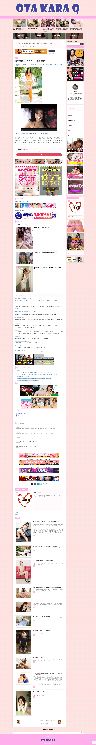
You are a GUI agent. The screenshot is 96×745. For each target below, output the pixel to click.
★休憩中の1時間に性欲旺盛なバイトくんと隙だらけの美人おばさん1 (19, 29)
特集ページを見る (39, 154)
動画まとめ (70, 128)
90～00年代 (44, 17)
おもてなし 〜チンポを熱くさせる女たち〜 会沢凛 (43, 560)
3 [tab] (45, 31)
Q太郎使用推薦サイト (72, 122)
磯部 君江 (17, 425)
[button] (39, 118)
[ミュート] (53, 130)
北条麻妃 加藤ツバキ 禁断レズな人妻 (41, 227)
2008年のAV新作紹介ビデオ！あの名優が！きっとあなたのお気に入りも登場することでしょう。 (34, 29)
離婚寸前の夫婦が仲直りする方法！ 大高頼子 (42, 602)
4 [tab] (46, 31)
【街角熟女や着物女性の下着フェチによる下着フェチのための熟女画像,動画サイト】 (34, 378)
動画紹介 (69, 130)
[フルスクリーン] (55, 130)
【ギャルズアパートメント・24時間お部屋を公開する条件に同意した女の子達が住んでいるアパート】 (37, 374)
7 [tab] (49, 31)
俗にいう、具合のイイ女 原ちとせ (39, 691)
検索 (81, 44)
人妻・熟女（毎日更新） (22, 423)
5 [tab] (47, 31)
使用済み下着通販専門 (19, 317)
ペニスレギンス (18, 345)
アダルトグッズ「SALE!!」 (20, 305)
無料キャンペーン (37, 492)
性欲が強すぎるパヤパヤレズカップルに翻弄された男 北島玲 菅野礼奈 (47, 587)
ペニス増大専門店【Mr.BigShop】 (22, 341)
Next (82, 25)
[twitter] (32, 484)
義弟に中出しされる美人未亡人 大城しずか (41, 630)
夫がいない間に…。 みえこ (38, 657)
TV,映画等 (61, 17)
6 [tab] (48, 31)
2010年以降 (52, 17)
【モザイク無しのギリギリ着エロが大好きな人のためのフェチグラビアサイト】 (33, 372)
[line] (40, 484)
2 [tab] (44, 31)
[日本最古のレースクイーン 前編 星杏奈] (38, 484)
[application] (39, 117)
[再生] (22, 130)
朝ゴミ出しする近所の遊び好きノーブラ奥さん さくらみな (26, 446)
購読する (70, 47)
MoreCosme (17, 336)
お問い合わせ (48, 736)
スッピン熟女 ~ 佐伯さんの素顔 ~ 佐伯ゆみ (41, 616)
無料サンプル (70, 133)
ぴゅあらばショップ (19, 323)
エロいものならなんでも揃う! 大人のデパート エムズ (25, 311)
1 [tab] (43, 31)
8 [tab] (51, 31)
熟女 (17, 512)
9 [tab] (52, 31)
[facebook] (35, 484)
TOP (26, 17)
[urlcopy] (46, 484)
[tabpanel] (19, 24)
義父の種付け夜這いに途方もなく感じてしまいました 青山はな (45, 546)
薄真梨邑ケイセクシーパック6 (75, 28)
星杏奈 (17, 514)
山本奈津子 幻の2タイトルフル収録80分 (62, 29)
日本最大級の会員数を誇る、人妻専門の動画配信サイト (28, 380)
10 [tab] (53, 31)
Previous (14, 25)
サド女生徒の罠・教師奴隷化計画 (23, 376)
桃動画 (18, 370)
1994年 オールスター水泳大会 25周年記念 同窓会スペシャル (46, 252)
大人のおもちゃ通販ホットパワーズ (22, 350)
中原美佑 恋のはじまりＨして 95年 (47, 28)
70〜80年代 (35, 17)
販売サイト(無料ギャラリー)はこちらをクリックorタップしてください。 (32, 133)
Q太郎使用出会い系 (71, 120)
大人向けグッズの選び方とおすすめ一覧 (23, 298)
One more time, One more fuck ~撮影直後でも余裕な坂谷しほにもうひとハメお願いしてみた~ (33, 436)
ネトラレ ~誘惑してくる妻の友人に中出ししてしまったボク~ (26, 441)
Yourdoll (17, 330)
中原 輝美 (17, 431)
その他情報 (70, 17)
